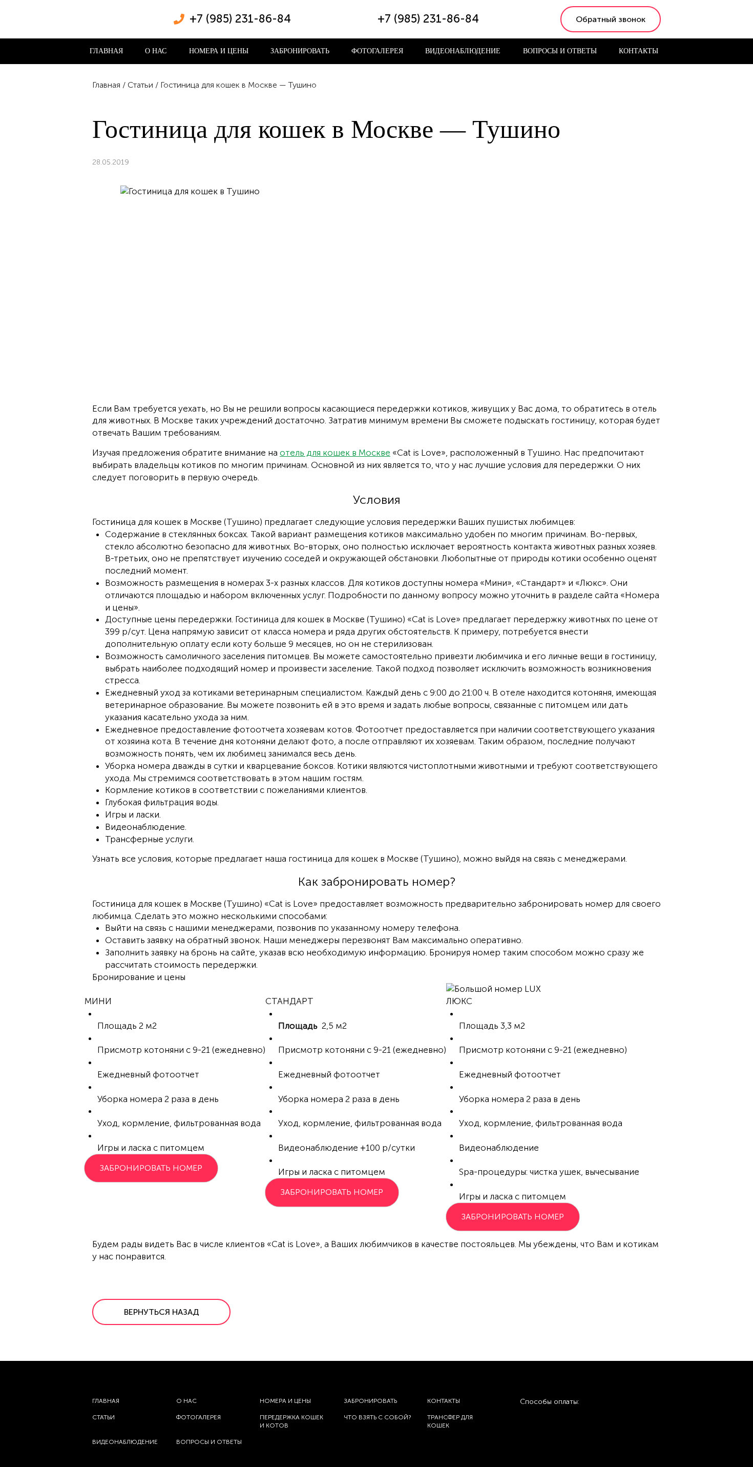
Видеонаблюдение (462, 51)
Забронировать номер (151, 1168)
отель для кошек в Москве (335, 452)
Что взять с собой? (377, 1417)
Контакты (638, 51)
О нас (155, 51)
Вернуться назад (161, 1312)
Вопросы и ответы (560, 51)
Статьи (140, 85)
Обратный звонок (610, 19)
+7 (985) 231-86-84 (240, 19)
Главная (106, 51)
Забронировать (299, 51)
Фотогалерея (377, 51)
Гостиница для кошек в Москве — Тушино (238, 85)
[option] (174, 989)
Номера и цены (218, 51)
